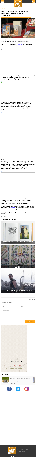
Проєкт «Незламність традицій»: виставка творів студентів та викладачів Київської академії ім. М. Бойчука (20, 380)
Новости (4, 8)
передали (12, 207)
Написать (30, 321)
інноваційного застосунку (21, 202)
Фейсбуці (20, 44)
